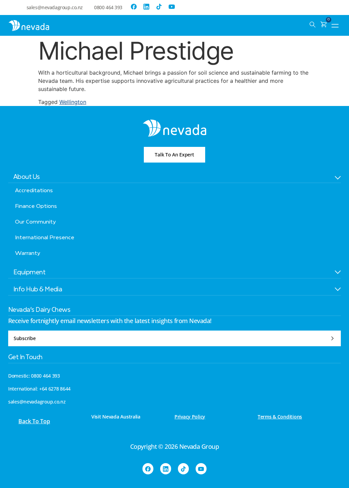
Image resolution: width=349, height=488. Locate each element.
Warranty (27, 253)
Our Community (35, 222)
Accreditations (34, 191)
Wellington (72, 101)
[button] (335, 24)
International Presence (44, 238)
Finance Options (36, 206)
